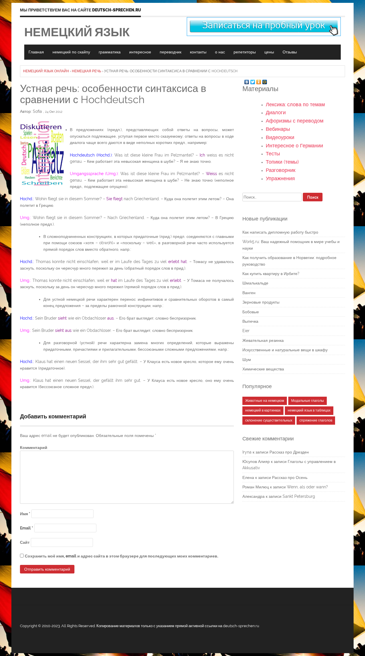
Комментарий (33, 447)
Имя (25, 513)
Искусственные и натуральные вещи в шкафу (285, 350)
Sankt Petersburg (299, 496)
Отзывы (290, 52)
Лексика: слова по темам (295, 104)
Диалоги (276, 112)
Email (26, 528)
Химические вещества (263, 369)
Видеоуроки (280, 137)
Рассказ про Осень (289, 477)
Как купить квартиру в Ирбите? (270, 273)
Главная (36, 52)
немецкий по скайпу (71, 52)
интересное (140, 52)
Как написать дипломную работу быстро (280, 232)
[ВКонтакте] (247, 80)
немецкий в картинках (263, 410)
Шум (246, 359)
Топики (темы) (282, 162)
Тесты (273, 154)
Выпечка (250, 321)
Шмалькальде (255, 283)
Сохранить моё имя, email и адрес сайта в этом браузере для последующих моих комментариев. (121, 556)
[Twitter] (253, 80)
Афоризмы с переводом (294, 121)
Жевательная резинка (263, 340)
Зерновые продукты (260, 302)
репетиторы (245, 52)
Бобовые (250, 312)
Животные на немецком (264, 401)
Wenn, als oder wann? (307, 487)
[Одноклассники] (259, 80)
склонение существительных (268, 420)
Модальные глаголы (307, 401)
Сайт (25, 542)
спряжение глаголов (315, 420)
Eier (246, 330)
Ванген (249, 292)
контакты (198, 52)
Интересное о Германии (294, 146)
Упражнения (280, 178)
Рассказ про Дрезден (289, 452)
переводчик (170, 52)
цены (269, 52)
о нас (220, 52)
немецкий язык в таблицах (309, 410)
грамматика (110, 52)
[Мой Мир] (265, 80)
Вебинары (278, 129)
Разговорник (280, 170)
